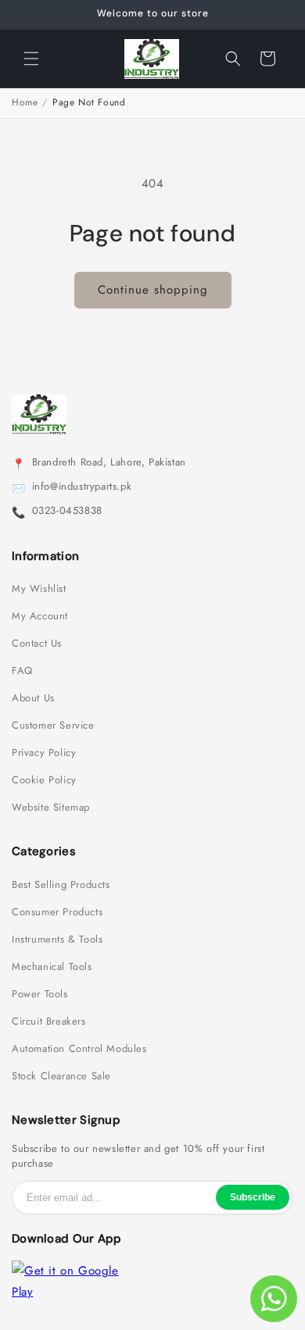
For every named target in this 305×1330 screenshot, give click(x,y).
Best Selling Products (61, 885)
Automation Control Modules (79, 1049)
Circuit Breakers (49, 1021)
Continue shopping (153, 289)
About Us (33, 698)
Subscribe (252, 1197)
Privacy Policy (44, 753)
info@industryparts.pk (82, 487)
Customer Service (53, 725)
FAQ (22, 671)
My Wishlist (39, 589)
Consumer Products (57, 912)
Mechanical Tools (52, 967)
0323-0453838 (67, 511)
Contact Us (37, 643)
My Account (40, 616)
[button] (31, 58)
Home (25, 102)
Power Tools (40, 994)
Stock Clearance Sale (61, 1076)
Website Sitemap (51, 807)
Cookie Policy (44, 780)
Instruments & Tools (57, 939)
